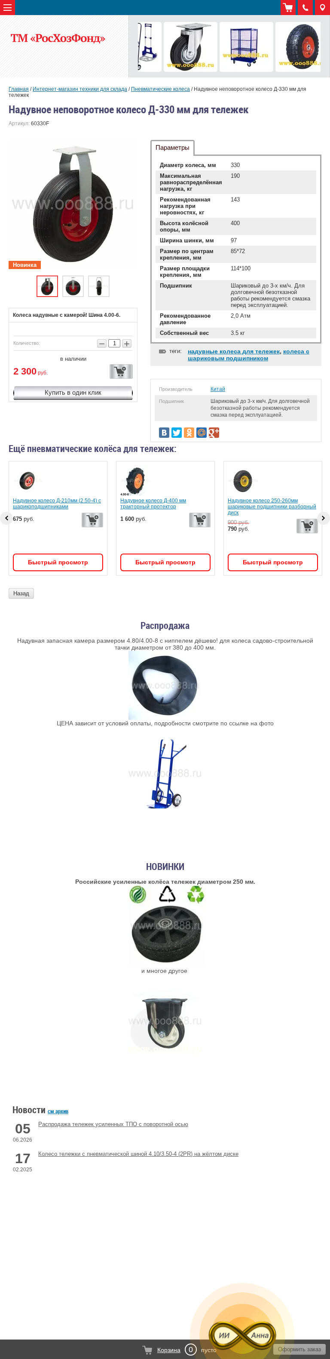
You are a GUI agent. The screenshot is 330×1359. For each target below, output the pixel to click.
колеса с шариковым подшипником (248, 355)
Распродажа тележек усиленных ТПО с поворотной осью (113, 1124)
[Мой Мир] (201, 432)
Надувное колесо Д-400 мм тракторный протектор (153, 504)
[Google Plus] (214, 432)
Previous (6, 518)
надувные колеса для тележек (234, 351)
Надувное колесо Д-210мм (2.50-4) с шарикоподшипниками (57, 504)
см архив (58, 1111)
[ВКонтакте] (164, 432)
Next (323, 518)
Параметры (172, 147)
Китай (218, 389)
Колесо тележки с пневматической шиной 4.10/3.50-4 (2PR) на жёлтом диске (138, 1154)
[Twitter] (176, 432)
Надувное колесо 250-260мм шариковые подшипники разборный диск (272, 507)
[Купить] (121, 371)
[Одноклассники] (189, 432)
